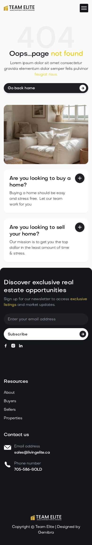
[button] (84, 8)
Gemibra (46, 533)
